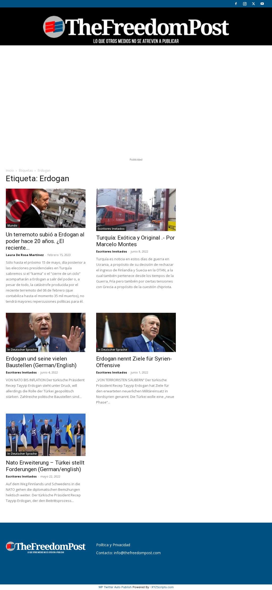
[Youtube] (262, 3)
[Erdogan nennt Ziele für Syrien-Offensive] (136, 332)
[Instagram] (245, 3)
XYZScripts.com (162, 587)
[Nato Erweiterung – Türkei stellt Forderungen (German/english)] (46, 435)
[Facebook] (236, 3)
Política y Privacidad (113, 544)
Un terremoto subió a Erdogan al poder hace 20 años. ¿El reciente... (45, 241)
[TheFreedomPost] (136, 26)
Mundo (12, 225)
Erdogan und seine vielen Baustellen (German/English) (41, 361)
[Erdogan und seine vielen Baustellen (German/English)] (46, 332)
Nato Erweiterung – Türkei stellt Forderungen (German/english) (45, 465)
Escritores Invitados (111, 229)
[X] (253, 3)
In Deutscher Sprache (22, 350)
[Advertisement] (136, 85)
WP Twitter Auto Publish (115, 587)
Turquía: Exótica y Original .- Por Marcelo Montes (135, 241)
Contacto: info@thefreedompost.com (128, 552)
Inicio (10, 170)
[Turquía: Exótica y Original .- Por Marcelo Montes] (136, 210)
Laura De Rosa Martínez (25, 255)
